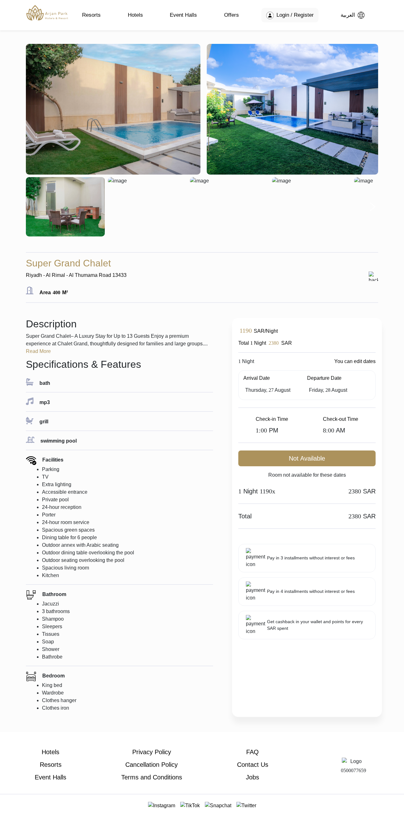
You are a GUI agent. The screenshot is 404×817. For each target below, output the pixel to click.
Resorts (91, 15)
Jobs (252, 777)
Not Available (307, 458)
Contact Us (252, 764)
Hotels (135, 15)
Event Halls (183, 15)
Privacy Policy (151, 751)
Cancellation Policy (151, 764)
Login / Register (294, 15)
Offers (231, 15)
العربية (348, 15)
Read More (38, 351)
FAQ (252, 751)
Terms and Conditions (151, 777)
